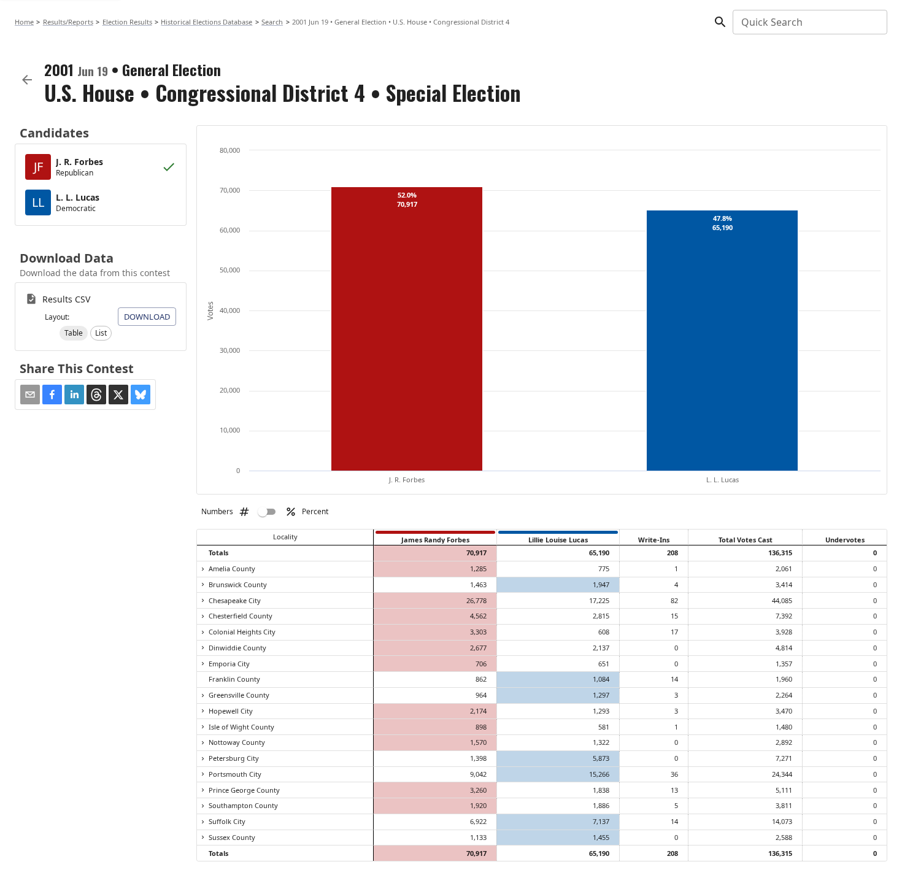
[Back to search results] (27, 79)
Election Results (127, 21)
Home (24, 21)
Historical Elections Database (206, 21)
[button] (74, 333)
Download (147, 316)
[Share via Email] (30, 394)
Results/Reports (68, 21)
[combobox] (809, 22)
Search (272, 21)
